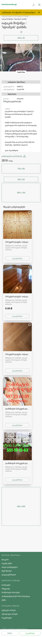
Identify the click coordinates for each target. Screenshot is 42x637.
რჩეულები (6, 589)
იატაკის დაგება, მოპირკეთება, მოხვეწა (15, 16)
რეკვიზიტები (7, 618)
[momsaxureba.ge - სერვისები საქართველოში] (9, 5)
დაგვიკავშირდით (9, 574)
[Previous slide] (1, 57)
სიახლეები (6, 585)
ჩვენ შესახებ (7, 571)
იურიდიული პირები (10, 614)
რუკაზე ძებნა (7, 563)
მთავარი (5, 559)
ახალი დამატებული (10, 567)
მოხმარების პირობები (11, 592)
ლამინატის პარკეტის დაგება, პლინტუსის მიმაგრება (17, 408)
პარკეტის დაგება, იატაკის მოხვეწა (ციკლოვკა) (17, 242)
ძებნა (4, 600)
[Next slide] (40, 57)
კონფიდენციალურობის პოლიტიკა (16, 596)
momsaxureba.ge (21, 629)
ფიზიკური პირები (9, 610)
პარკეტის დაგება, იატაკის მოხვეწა (17, 354)
